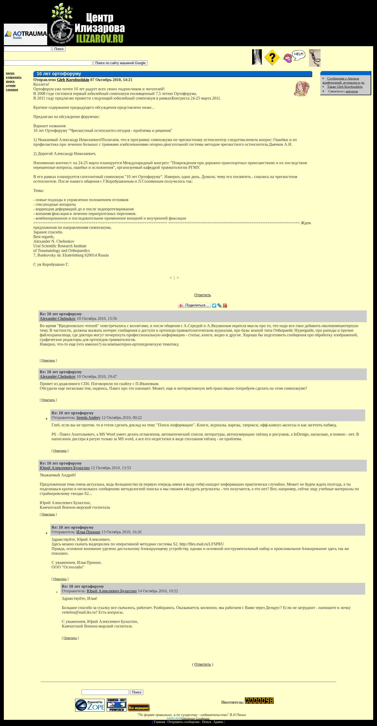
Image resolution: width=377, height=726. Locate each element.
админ (10, 85)
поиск (10, 81)
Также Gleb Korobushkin (345, 87)
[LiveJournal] (219, 305)
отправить (14, 77)
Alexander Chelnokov (58, 318)
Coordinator (202, 718)
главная (12, 89)
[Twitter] (214, 305)
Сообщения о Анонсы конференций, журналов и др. (344, 80)
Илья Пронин (88, 532)
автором (352, 91)
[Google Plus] (225, 305)
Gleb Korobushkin (73, 79)
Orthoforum (188, 718)
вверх (10, 73)
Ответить (202, 295)
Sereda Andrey (88, 417)
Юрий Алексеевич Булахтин (65, 468)
